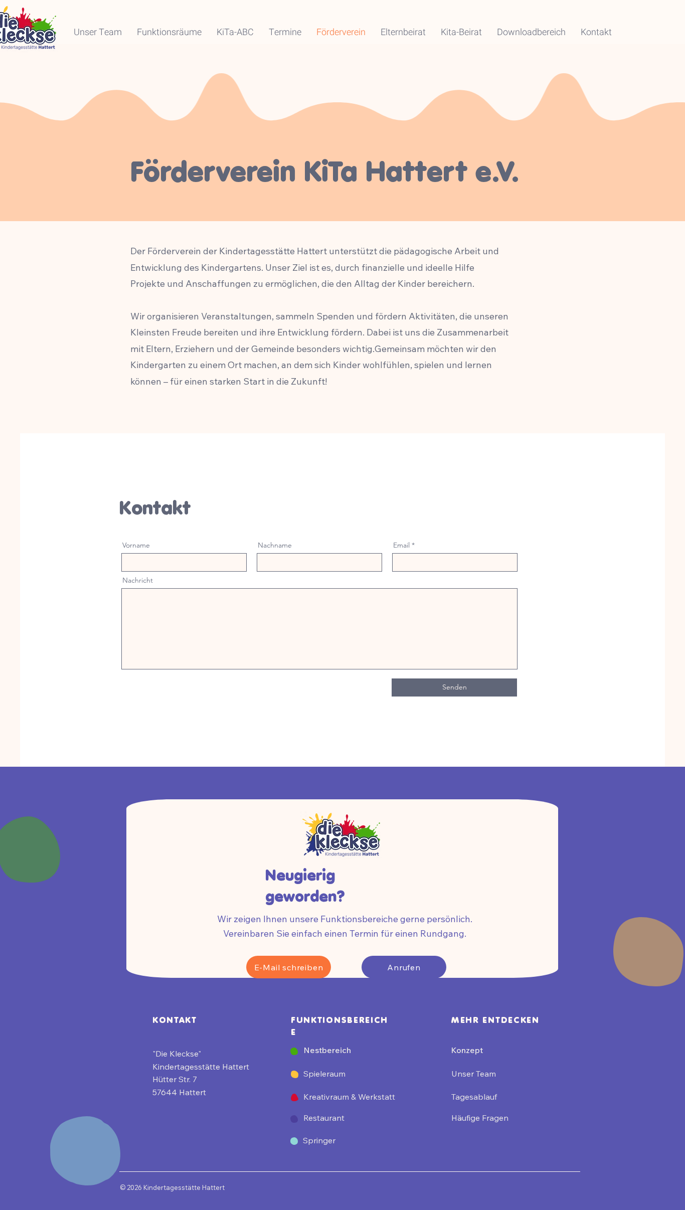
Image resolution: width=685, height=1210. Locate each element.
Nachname (275, 545)
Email (401, 545)
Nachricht (137, 580)
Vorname (136, 545)
